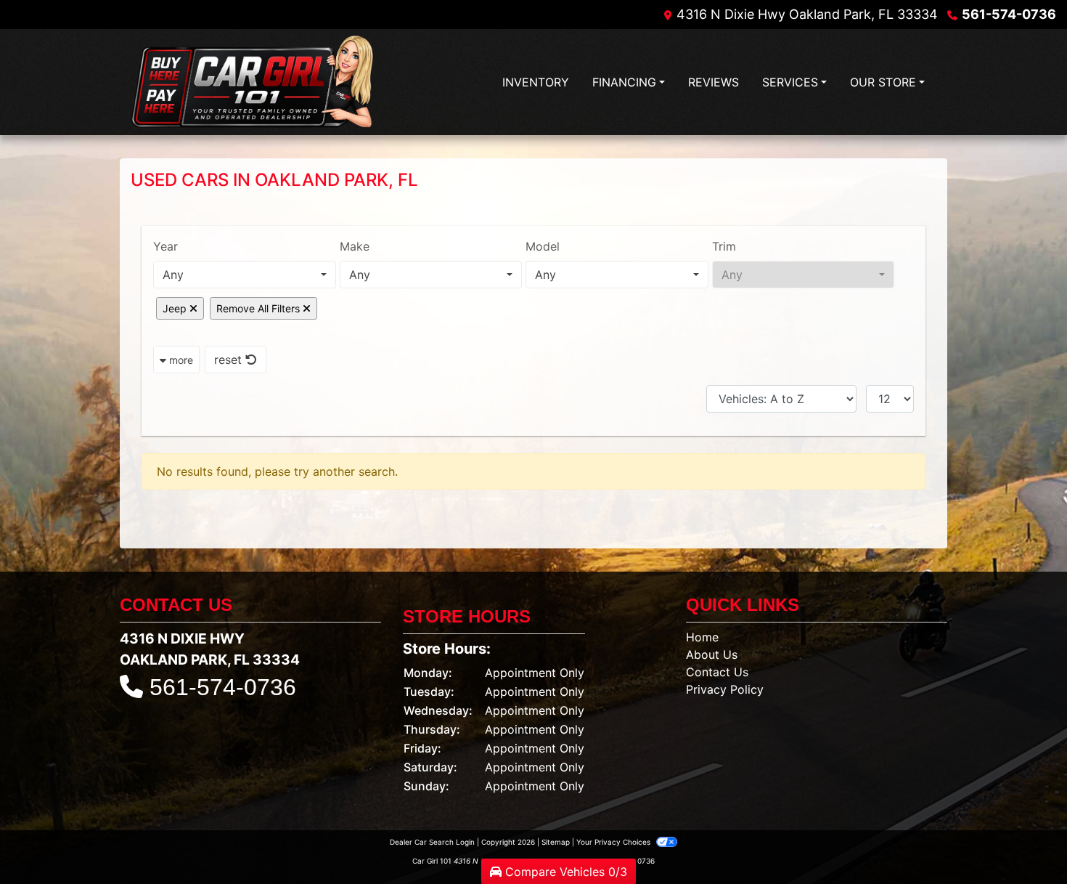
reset (229, 359)
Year (165, 246)
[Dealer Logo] (254, 82)
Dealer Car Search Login (432, 842)
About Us (711, 654)
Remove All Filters (259, 308)
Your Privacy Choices (614, 842)
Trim (724, 246)
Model (543, 246)
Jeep (176, 308)
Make (354, 246)
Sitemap (555, 842)
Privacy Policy (725, 689)
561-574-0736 (1009, 14)
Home (702, 637)
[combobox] (244, 274)
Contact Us (717, 672)
